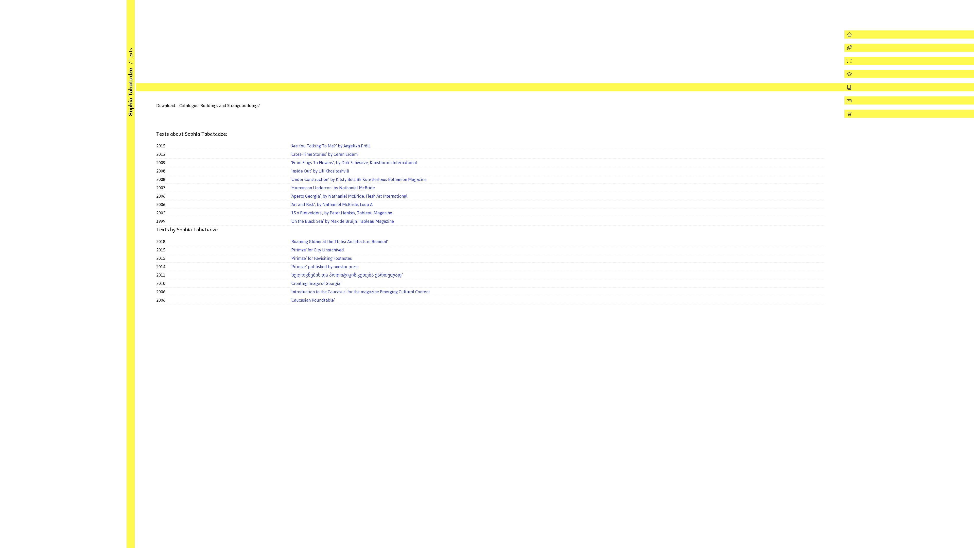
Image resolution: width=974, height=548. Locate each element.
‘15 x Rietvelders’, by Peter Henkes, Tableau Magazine (341, 213)
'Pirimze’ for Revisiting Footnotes (321, 258)
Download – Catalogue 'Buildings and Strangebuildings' (208, 105)
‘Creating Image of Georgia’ (316, 283)
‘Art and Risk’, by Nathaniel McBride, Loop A (332, 204)
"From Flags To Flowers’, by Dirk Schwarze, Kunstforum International (354, 163)
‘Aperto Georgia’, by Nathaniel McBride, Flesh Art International (349, 196)
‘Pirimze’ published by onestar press (324, 267)
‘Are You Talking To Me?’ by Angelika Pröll (330, 146)
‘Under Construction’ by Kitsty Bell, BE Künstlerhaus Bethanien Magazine (359, 179)
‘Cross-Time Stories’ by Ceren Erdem (324, 154)
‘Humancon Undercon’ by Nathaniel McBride (333, 188)
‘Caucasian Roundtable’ (313, 300)
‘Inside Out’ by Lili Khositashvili (320, 171)
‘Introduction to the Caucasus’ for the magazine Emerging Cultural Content (360, 292)
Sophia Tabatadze (130, 92)
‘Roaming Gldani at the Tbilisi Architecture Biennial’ (339, 241)
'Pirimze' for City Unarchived (317, 250)
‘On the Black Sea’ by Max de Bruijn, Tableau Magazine (342, 221)
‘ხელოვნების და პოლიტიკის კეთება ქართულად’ (347, 275)
